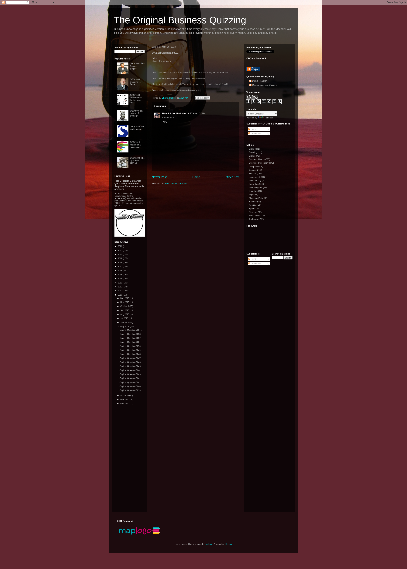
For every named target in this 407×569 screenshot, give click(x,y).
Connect (253, 170)
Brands (252, 156)
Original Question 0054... (131, 330)
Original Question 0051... (131, 342)
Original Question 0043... (131, 374)
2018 (120, 262)
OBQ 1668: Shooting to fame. (135, 82)
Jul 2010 (124, 318)
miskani (208, 544)
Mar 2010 (125, 399)
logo (251, 194)
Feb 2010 (125, 403)
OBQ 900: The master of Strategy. (136, 113)
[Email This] (196, 98)
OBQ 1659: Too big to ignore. (137, 127)
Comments (255, 133)
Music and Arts (256, 198)
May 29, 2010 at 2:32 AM (193, 113)
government (254, 177)
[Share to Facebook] (205, 98)
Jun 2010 (124, 322)
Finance (252, 173)
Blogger (228, 544)
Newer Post (159, 177)
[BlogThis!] (199, 98)
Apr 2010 (124, 395)
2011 (120, 291)
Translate (268, 118)
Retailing (253, 205)
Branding (253, 152)
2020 (120, 254)
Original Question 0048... (131, 354)
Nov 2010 (125, 302)
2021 (120, 250)
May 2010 (125, 326)
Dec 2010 (125, 298)
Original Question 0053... (131, 334)
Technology (254, 219)
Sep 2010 (125, 310)
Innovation (254, 184)
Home (196, 177)
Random (253, 201)
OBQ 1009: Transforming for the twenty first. (136, 99)
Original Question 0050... (131, 346)
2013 (120, 283)
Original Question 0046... (131, 362)
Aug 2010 (125, 314)
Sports (252, 208)
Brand (251, 149)
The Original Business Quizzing (180, 20)
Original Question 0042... (131, 378)
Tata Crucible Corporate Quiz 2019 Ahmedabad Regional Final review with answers (129, 184)
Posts (253, 129)
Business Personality (259, 163)
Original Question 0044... (131, 370)
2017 (120, 266)
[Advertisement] (129, 461)
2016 (120, 270)
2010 (120, 295)
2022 (120, 246)
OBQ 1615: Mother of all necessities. (135, 144)
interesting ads (255, 187)
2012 (120, 287)
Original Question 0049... (131, 350)
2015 (120, 274)
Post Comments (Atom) (175, 183)
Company (253, 166)
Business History (257, 159)
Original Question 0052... (131, 338)
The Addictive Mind (171, 113)
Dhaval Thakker (259, 81)
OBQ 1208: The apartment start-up (137, 160)
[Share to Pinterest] (208, 98)
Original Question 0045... (131, 366)
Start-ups (253, 212)
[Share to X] (202, 98)
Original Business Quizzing (264, 85)
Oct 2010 (124, 306)
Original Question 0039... (131, 390)
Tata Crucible (255, 215)
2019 (120, 258)
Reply (164, 122)
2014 (120, 278)
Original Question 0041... (131, 382)
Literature (253, 191)
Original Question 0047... (131, 358)
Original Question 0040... (131, 386)
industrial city (255, 180)
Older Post (232, 177)
